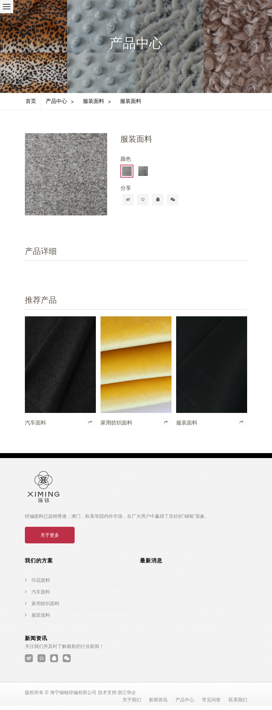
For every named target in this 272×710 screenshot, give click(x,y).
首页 (31, 101)
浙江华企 (126, 692)
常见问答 (211, 699)
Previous (33, 177)
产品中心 (56, 101)
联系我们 (238, 699)
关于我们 (131, 699)
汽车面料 (41, 591)
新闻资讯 (158, 699)
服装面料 (93, 101)
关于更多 (49, 535)
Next (105, 177)
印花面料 (41, 580)
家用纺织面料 (45, 603)
